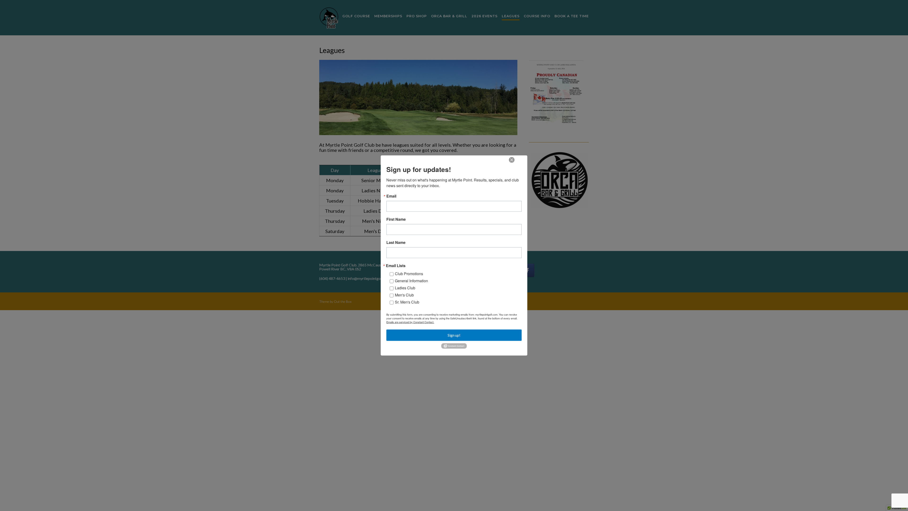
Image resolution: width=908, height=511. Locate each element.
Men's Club (404, 295)
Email (391, 196)
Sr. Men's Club (407, 302)
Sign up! (454, 335)
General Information (411, 280)
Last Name (396, 242)
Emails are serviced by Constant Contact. (410, 322)
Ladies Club (405, 288)
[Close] (512, 160)
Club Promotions (409, 273)
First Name (396, 219)
